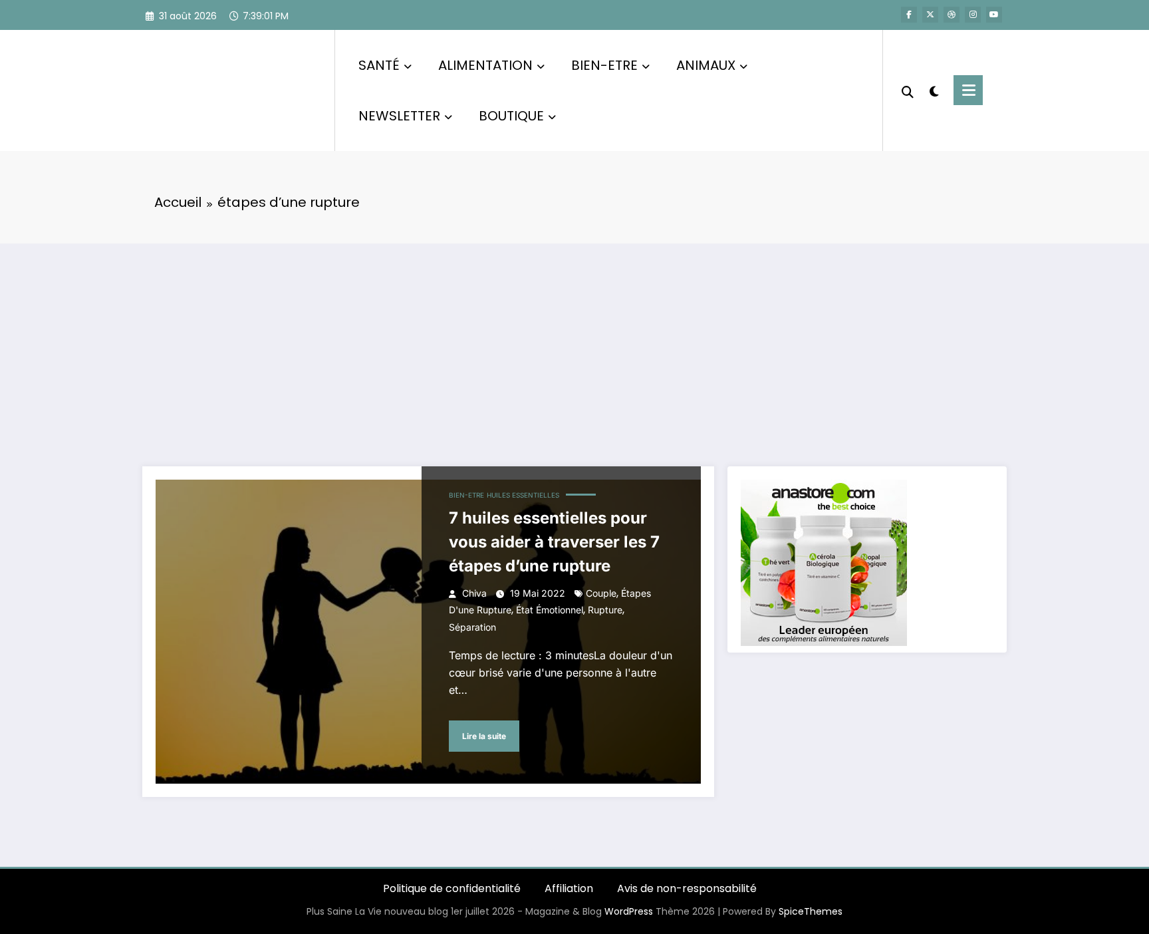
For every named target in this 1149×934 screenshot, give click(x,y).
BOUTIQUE (511, 115)
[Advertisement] (574, 343)
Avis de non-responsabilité (687, 888)
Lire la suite (484, 736)
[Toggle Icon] (968, 90)
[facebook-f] (909, 15)
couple (601, 593)
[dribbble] (951, 15)
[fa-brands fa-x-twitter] (930, 15)
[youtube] (994, 15)
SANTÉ (379, 65)
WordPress (628, 911)
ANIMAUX (705, 65)
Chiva (474, 593)
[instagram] (973, 15)
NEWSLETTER (399, 115)
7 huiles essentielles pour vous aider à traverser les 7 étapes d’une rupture (554, 541)
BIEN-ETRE (604, 65)
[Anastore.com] (824, 561)
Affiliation (569, 888)
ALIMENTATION (485, 65)
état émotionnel (549, 609)
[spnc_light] (933, 90)
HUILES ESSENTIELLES (523, 495)
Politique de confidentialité (452, 888)
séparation (472, 627)
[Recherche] (907, 90)
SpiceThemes (810, 911)
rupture (605, 609)
